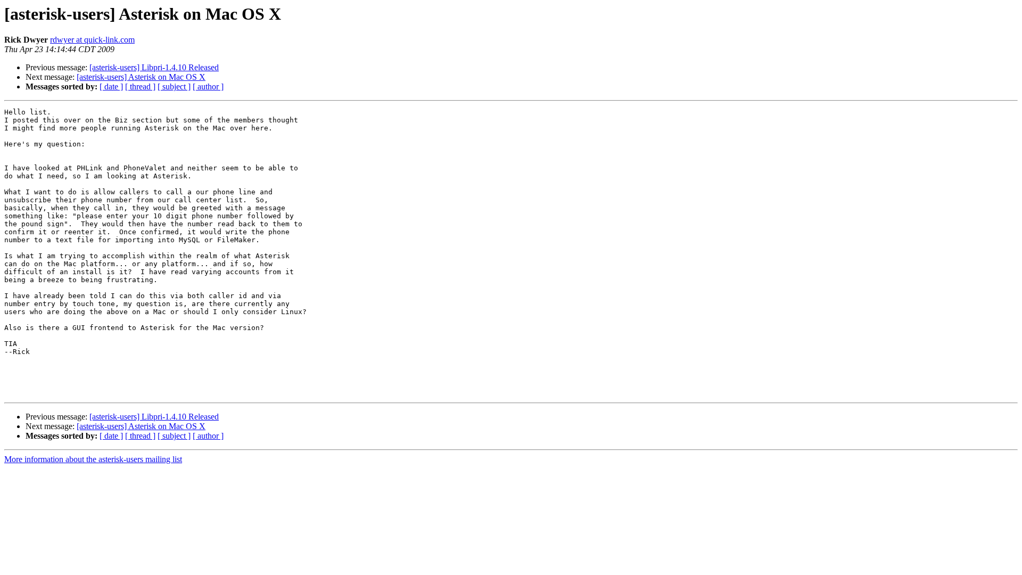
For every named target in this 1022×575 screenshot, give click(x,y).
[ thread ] (140, 86)
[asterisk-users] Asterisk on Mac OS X (141, 76)
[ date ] (111, 86)
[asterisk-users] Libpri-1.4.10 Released (154, 67)
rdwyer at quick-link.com (92, 39)
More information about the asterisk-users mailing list (93, 459)
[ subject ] (174, 86)
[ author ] (208, 86)
